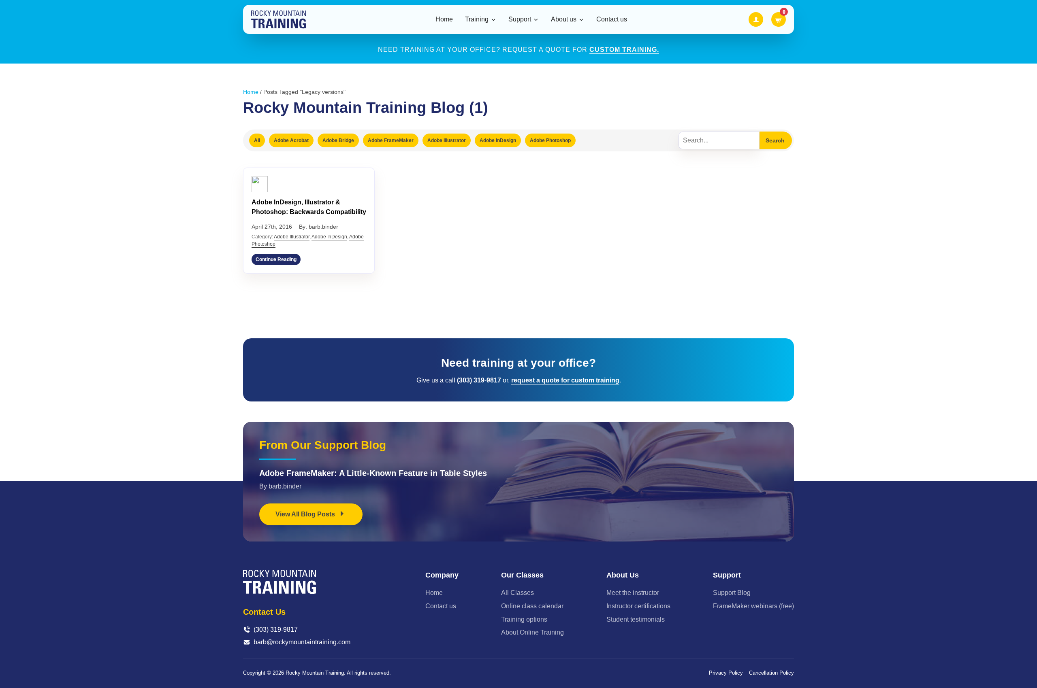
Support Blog (732, 592)
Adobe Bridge (338, 140)
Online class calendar (532, 606)
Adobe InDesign (498, 140)
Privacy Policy (726, 673)
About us (563, 19)
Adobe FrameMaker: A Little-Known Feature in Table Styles (373, 473)
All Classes (517, 592)
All (257, 140)
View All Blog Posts (306, 514)
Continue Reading (276, 259)
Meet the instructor (632, 592)
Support (519, 19)
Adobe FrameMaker (391, 140)
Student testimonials (635, 619)
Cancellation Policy (771, 673)
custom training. (624, 49)
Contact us (611, 19)
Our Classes (522, 575)
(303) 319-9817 (276, 629)
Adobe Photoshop (550, 140)
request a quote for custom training (565, 380)
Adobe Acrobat (291, 140)
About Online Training (532, 632)
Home (444, 19)
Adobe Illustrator (446, 140)
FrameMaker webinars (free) (753, 606)
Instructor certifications (638, 606)
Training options (524, 619)
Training (477, 19)
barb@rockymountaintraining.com (302, 642)
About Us (622, 575)
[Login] (756, 19)
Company (442, 575)
